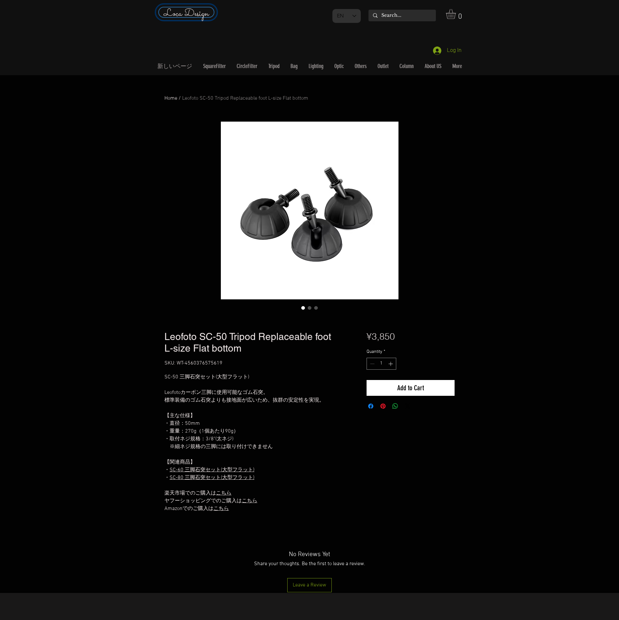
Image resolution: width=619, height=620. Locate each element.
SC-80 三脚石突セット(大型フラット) (212, 478)
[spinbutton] (381, 363)
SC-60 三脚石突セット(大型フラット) (212, 470)
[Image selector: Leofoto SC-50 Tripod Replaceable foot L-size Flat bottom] (303, 308)
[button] (456, 14)
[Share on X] (407, 406)
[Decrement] (372, 363)
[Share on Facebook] (371, 406)
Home (170, 98)
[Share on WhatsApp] (395, 406)
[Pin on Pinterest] (383, 406)
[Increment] (391, 363)
